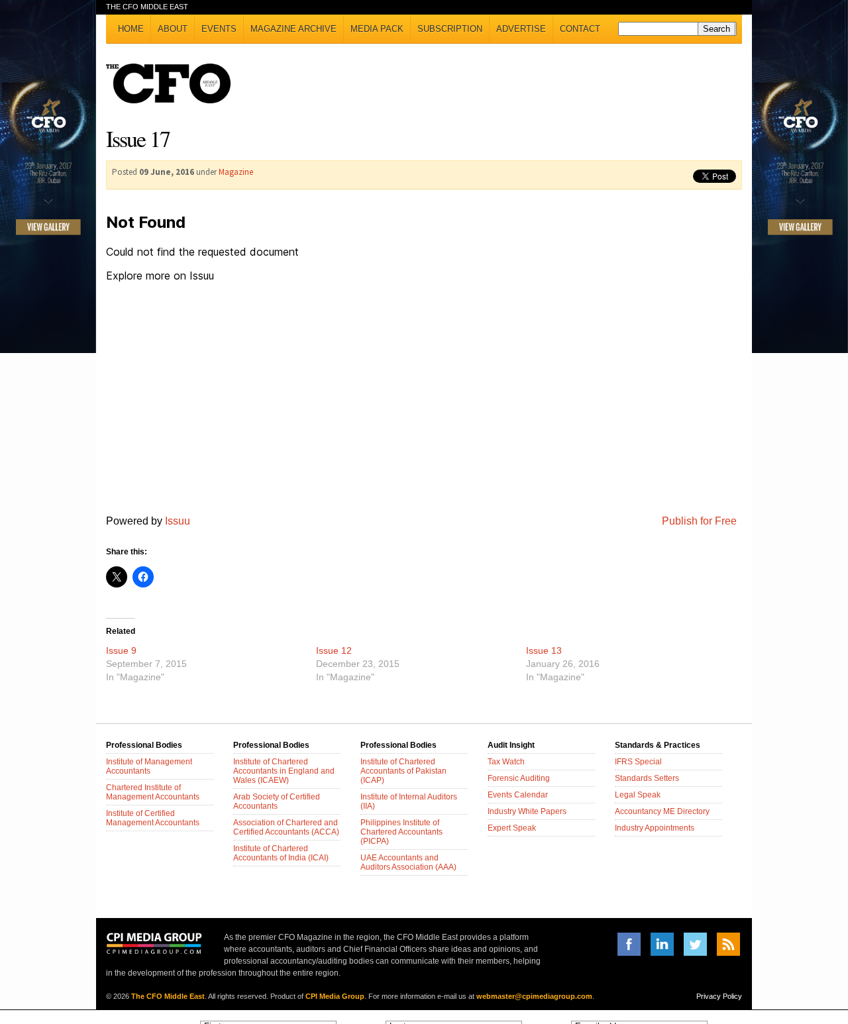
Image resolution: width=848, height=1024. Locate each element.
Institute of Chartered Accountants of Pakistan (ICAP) (403, 771)
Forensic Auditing (519, 778)
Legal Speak (638, 794)
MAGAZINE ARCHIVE (293, 29)
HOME (131, 29)
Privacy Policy (719, 996)
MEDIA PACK (376, 29)
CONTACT (580, 29)
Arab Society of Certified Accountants (276, 801)
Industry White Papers (527, 811)
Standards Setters (647, 778)
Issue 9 (121, 650)
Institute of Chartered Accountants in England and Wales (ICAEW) (284, 771)
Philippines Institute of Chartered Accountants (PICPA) (401, 832)
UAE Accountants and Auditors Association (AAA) (408, 862)
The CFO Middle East (168, 996)
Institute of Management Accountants (149, 766)
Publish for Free (699, 521)
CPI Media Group (334, 996)
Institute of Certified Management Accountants (152, 818)
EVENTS (219, 29)
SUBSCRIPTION (449, 29)
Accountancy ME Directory (662, 811)
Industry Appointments (654, 828)
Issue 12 (334, 650)
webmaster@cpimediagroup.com (534, 996)
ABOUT (172, 29)
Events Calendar (518, 794)
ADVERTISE (521, 29)
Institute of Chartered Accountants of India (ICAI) (281, 853)
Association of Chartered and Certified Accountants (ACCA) (286, 827)
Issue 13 (544, 650)
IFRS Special (638, 761)
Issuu (177, 521)
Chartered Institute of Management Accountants (152, 792)
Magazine (236, 172)
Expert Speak (512, 828)
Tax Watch (506, 761)
